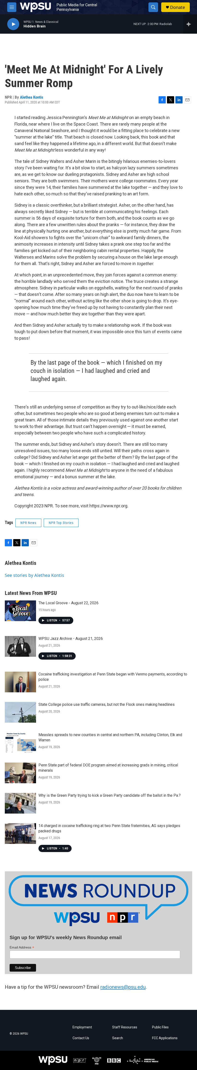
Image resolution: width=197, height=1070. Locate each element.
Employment (82, 1027)
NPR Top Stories (61, 523)
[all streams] (190, 24)
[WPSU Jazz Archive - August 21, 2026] (20, 646)
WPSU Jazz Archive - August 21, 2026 (70, 638)
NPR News (28, 523)
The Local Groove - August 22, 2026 (68, 603)
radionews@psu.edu (123, 987)
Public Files (160, 1027)
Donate (177, 7)
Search (117, 1038)
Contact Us (81, 1038)
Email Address (22, 947)
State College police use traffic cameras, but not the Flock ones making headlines (106, 704)
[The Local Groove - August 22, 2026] (20, 610)
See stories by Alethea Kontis (34, 575)
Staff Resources (124, 1027)
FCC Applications (165, 1038)
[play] (13, 24)
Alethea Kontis (31, 97)
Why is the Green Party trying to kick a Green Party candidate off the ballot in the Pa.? (109, 795)
